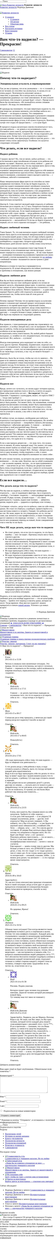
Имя (2, 1097)
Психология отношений (15, 1143)
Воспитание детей (13, 1134)
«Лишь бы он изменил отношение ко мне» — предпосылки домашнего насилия (25, 1164)
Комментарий (7, 1076)
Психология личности (14, 1141)
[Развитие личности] (12, 5)
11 (14, 50)
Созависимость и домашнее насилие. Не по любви (27, 1158)
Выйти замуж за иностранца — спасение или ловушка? (29, 1181)
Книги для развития (14, 1138)
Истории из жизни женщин (17, 1136)
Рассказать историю (14, 28)
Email (3, 1101)
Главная (3, 625)
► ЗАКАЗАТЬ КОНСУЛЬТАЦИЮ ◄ (27, 623)
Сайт (2, 1106)
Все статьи (9, 26)
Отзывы (8, 33)
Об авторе (14, 22)
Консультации (11, 31)
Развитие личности (8, 7)
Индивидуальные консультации (33, 1204)
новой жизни (24, 605)
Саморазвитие (6, 50)
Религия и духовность (14, 1145)
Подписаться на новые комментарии (20, 1111)
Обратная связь (17, 24)
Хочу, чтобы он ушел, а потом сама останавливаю (27, 1177)
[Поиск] (1, 1125)
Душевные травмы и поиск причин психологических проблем (27, 639)
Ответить (9, 677)
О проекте (9, 17)
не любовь (47, 257)
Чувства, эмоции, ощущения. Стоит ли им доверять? (23, 644)
